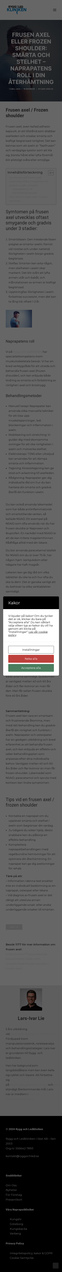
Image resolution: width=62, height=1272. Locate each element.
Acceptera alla (31, 667)
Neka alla (31, 658)
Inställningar (31, 649)
